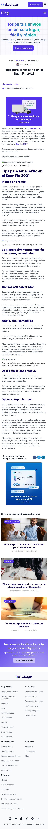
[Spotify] (32, 818)
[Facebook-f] (26, 818)
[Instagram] (10, 818)
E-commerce (19, 61)
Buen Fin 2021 (35, 128)
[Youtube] (15, 818)
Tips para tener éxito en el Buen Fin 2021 (19, 88)
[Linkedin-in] (37, 818)
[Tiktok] (21, 818)
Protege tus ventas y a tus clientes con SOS (24, 497)
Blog (5, 13)
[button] (45, 4)
